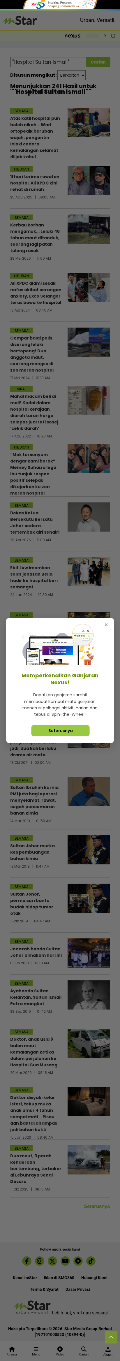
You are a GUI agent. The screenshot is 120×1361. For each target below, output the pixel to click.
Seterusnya (60, 731)
